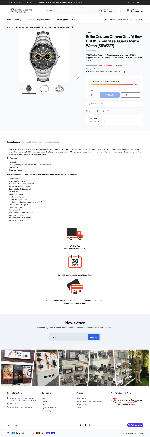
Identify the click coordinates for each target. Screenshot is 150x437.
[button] (137, 10)
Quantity (91, 90)
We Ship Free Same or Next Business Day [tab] (43, 142)
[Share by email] (108, 111)
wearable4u (130, 433)
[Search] (92, 11)
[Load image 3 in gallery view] (59, 88)
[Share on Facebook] (93, 111)
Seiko (89, 33)
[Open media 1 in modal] (44, 56)
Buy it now (130, 95)
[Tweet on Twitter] (98, 111)
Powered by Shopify (138, 433)
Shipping (88, 69)
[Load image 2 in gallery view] (44, 88)
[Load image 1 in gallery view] (29, 88)
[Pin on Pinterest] (103, 111)
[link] (44, 2)
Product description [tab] (15, 142)
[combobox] (70, 10)
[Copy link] (113, 111)
